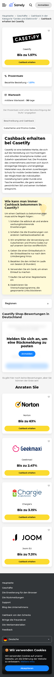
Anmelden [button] (43, 5)
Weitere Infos (28, 661)
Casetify (27, 49)
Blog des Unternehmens (15, 607)
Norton (27, 415)
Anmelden (27, 353)
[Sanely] (17, 5)
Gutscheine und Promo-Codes (19, 128)
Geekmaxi (27, 459)
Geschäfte (7, 587)
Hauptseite (8, 583)
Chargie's (27, 504)
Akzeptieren (27, 668)
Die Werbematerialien (13, 624)
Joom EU (27, 548)
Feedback (7, 629)
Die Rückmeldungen (13, 597)
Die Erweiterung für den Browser (19, 592)
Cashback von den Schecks (16, 615)
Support (6, 602)
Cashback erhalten (27, 62)
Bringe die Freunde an (14, 620)
